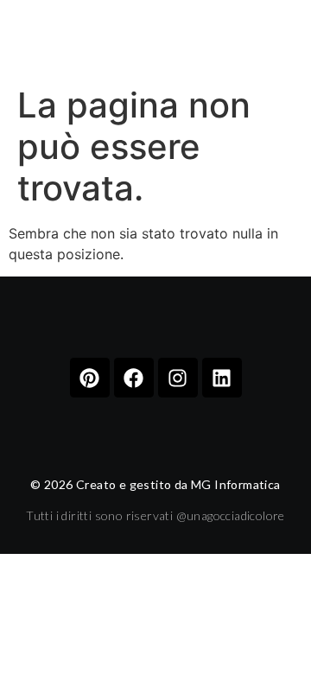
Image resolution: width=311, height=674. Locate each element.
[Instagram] (178, 377)
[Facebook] (134, 377)
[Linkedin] (222, 377)
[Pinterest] (90, 377)
